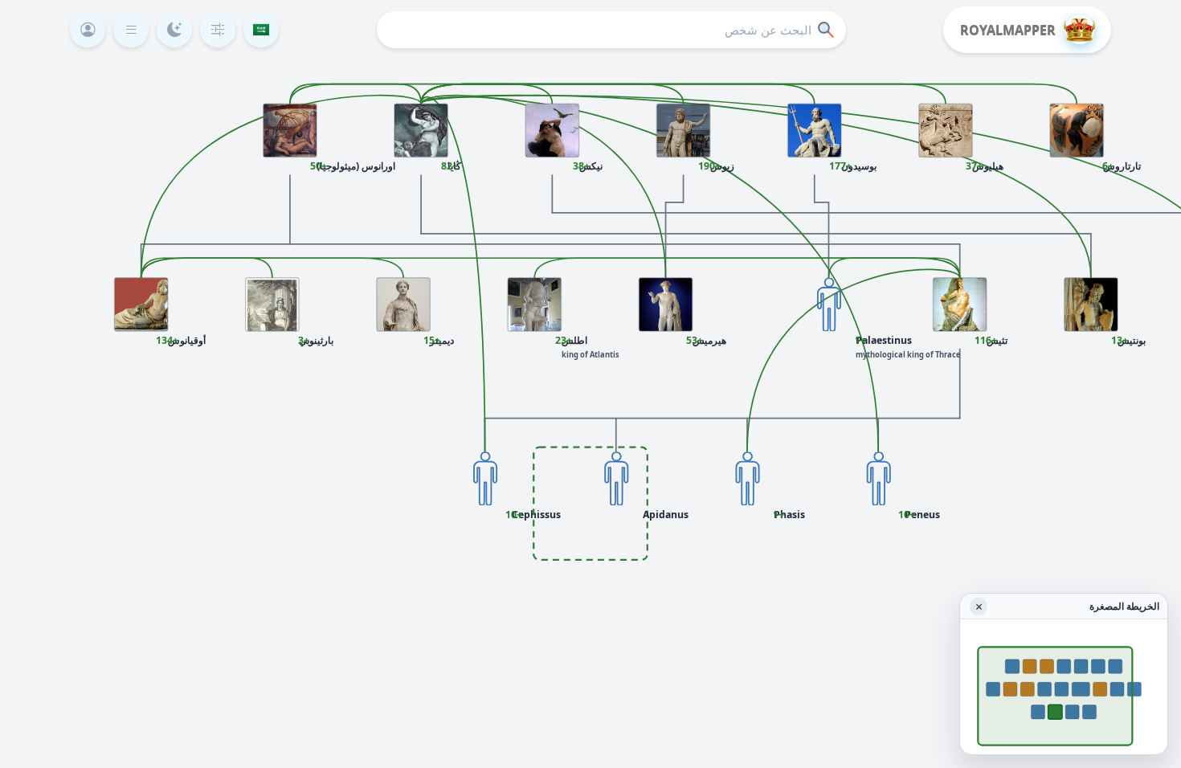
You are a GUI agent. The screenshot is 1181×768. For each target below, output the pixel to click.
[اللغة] (261, 29)
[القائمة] (131, 29)
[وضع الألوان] (174, 29)
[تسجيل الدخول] (87, 29)
